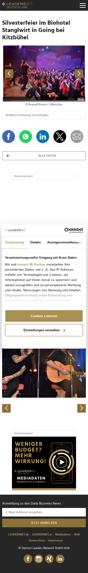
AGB (77, 534)
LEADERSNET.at (42, 534)
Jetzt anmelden (44, 522)
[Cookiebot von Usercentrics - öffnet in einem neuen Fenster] (64, 230)
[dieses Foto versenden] (76, 136)
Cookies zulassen (44, 316)
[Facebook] (28, 559)
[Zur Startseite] (17, 5)
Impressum (55, 540)
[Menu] (82, 5)
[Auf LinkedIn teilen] (42, 136)
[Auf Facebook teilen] (8, 136)
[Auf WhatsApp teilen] (25, 136)
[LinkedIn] (60, 559)
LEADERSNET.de (18, 534)
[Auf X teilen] (59, 136)
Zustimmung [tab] (14, 242)
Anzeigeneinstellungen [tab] (64, 242)
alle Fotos (47, 155)
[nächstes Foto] (65, 74)
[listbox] (44, 371)
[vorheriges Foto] (23, 74)
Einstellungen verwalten (41, 330)
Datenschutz (37, 540)
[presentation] (6, 408)
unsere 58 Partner (31, 264)
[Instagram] (38, 559)
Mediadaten (63, 534)
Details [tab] (35, 242)
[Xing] (49, 559)
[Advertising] (44, 463)
